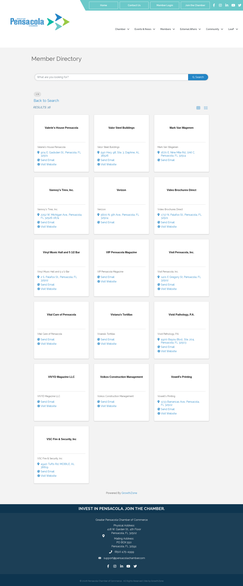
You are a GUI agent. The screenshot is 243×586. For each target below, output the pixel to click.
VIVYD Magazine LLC (48, 396)
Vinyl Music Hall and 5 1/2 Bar (53, 271)
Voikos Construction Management (115, 396)
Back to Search (46, 101)
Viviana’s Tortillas (106, 334)
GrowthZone (129, 493)
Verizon (101, 209)
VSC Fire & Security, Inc (49, 458)
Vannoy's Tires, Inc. (47, 209)
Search (199, 77)
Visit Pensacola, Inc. (168, 271)
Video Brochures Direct (170, 209)
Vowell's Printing (166, 396)
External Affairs (188, 29)
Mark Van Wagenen (168, 147)
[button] (198, 108)
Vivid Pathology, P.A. (168, 334)
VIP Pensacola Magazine (110, 271)
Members (165, 29)
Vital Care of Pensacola (49, 334)
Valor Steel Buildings (108, 147)
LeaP (231, 29)
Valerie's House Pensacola (51, 147)
